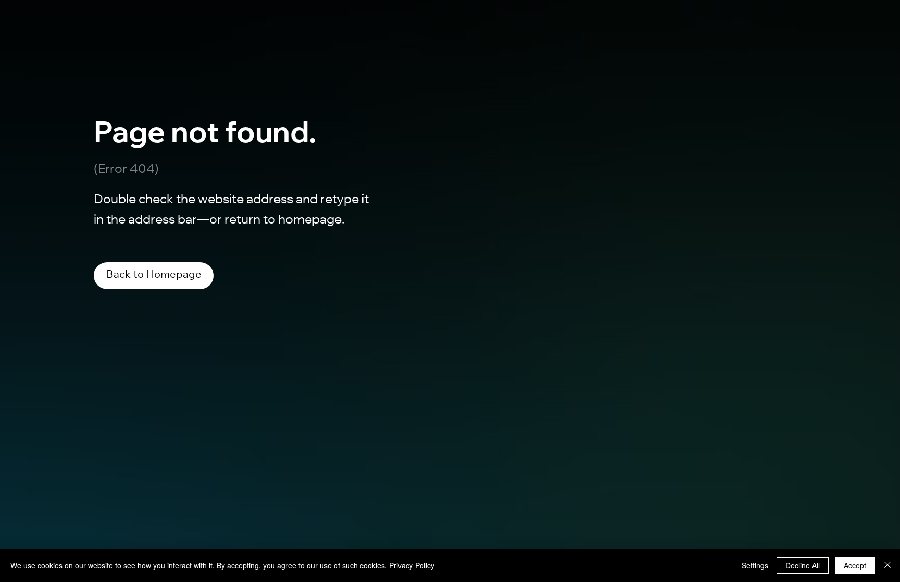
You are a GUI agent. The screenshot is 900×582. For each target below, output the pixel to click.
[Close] (887, 565)
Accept (855, 565)
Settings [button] (755, 565)
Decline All (802, 565)
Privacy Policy (411, 565)
